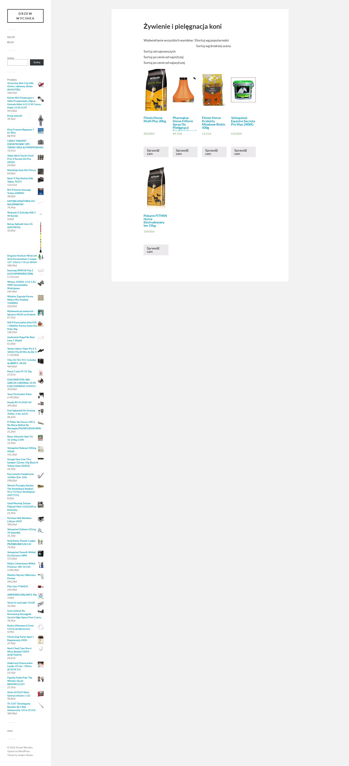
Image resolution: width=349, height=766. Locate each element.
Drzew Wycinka (25, 16)
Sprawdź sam (153, 152)
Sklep (11, 37)
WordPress (24, 751)
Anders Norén (25, 755)
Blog (10, 42)
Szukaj (10, 58)
